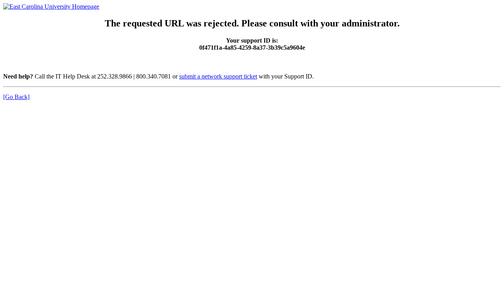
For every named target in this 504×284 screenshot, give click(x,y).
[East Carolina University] (51, 6)
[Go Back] (16, 96)
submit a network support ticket (218, 76)
